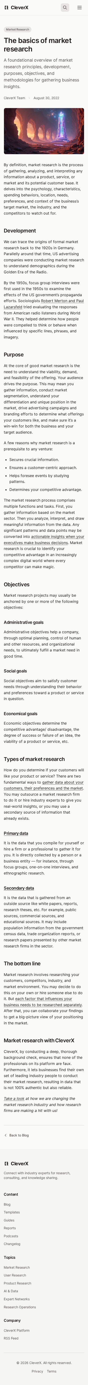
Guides (9, 1220)
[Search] (65, 7)
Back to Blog (19, 1135)
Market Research (17, 1267)
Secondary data (19, 888)
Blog (7, 1204)
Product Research (17, 1283)
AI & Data (11, 1291)
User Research (15, 1275)
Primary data (16, 833)
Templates (12, 1212)
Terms (51, 1371)
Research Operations (20, 1307)
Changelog (12, 1244)
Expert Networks (17, 1299)
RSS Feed (11, 1338)
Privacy (37, 1371)
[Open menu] (79, 7)
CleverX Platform (17, 1330)
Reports (10, 1228)
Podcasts (11, 1236)
